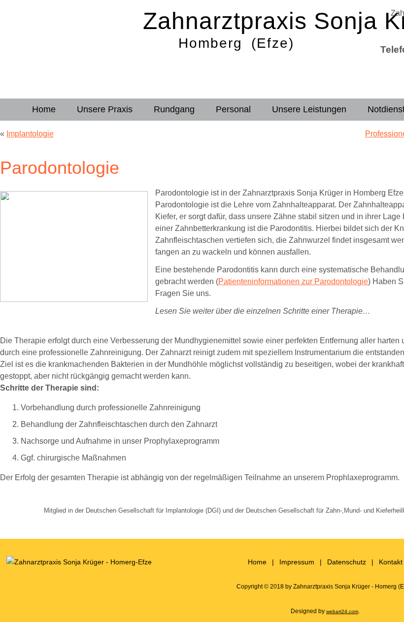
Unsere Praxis (105, 109)
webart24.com (342, 611)
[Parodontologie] (77, 299)
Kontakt (391, 562)
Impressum (296, 562)
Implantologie (30, 134)
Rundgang (174, 109)
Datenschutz (346, 562)
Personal (233, 109)
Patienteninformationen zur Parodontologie (293, 281)
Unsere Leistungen (309, 109)
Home (44, 109)
